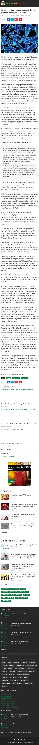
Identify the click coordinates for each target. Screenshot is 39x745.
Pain (12, 595)
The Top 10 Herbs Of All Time (19, 614)
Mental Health (23, 592)
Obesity (25, 677)
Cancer (9, 378)
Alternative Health (7, 598)
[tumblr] (21, 739)
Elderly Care (24, 680)
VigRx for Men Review (8, 705)
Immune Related (22, 671)
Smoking (4, 674)
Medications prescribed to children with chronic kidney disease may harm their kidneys (23, 576)
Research (16, 662)
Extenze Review (6, 694)
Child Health (30, 668)
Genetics (32, 662)
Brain (9, 662)
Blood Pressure (19, 668)
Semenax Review (6, 696)
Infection (32, 671)
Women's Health (17, 683)
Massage (4, 686)
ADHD (19, 677)
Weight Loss (20, 665)
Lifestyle (11, 674)
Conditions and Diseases (9, 592)
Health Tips (24, 378)
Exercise (18, 595)
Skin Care (24, 598)
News (17, 598)
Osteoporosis (6, 601)
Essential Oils (6, 683)
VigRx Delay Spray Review (9, 707)
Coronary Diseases (23, 674)
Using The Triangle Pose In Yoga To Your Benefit (17, 404)
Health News (16, 378)
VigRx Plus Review (7, 700)
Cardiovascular (31, 665)
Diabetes (24, 662)
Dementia (4, 671)
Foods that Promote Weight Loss (21, 495)
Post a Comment (8, 457)
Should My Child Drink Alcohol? (11, 444)
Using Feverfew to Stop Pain (19, 641)
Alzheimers (5, 595)
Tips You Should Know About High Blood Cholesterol (18, 424)
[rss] (24, 739)
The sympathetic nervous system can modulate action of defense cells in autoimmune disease (22, 566)
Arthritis (13, 677)
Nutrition (4, 677)
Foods (10, 668)
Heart (3, 662)
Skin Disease (14, 680)
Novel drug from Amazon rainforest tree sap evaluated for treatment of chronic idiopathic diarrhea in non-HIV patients (23, 556)
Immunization (29, 683)
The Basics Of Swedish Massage (21, 623)
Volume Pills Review (7, 704)
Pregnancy (5, 680)
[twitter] (18, 739)
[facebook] (15, 739)
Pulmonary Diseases (8, 665)
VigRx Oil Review (6, 698)
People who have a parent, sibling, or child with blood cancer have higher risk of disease (24, 506)
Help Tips (26, 595)
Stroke (4, 668)
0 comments (26, 15)
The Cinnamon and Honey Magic (21, 724)
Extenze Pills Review (8, 702)
